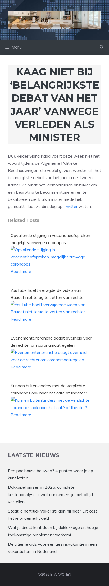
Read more (21, 271)
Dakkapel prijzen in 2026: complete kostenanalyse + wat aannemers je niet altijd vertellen (50, 494)
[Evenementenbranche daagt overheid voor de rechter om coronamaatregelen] (52, 359)
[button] (101, 47)
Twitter (70, 206)
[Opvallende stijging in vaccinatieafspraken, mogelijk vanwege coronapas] (52, 264)
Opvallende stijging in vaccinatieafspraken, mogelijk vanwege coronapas (51, 239)
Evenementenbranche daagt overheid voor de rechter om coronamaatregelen (51, 341)
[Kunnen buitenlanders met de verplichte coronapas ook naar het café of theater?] (52, 407)
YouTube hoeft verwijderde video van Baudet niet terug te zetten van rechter (48, 294)
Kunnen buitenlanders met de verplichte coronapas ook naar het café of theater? (49, 389)
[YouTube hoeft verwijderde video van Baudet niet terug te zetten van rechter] (52, 311)
